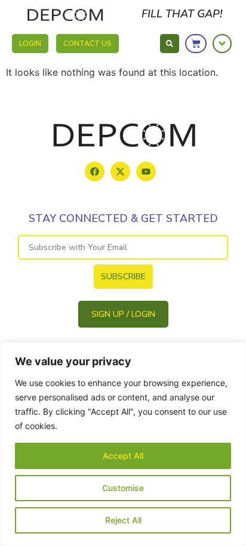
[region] (123, 444)
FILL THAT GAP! (182, 14)
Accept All (123, 456)
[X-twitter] (120, 171)
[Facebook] (94, 171)
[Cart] (196, 43)
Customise (123, 488)
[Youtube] (146, 171)
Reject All (123, 520)
